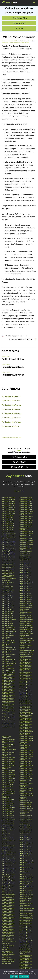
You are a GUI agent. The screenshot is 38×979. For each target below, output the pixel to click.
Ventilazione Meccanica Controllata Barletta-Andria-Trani (26, 952)
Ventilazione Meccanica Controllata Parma (26, 728)
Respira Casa (5, 40)
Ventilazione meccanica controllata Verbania (8, 714)
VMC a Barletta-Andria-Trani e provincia (26, 884)
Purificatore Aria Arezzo (26, 503)
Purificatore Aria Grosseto (26, 511)
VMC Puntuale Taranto (25, 838)
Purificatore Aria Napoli (8, 772)
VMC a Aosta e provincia (8, 627)
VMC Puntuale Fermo (7, 789)
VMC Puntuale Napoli (7, 813)
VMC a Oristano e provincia (27, 876)
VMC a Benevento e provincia (7, 866)
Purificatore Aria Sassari (26, 770)
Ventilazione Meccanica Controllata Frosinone (8, 899)
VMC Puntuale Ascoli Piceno (7, 787)
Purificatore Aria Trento (8, 511)
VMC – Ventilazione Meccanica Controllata (8, 952)
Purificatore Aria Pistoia (26, 509)
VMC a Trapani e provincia (16, 336)
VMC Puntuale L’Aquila (8, 821)
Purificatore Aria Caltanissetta (24, 748)
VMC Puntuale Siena (25, 565)
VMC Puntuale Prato (25, 553)
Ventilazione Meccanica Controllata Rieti (8, 906)
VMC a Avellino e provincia (9, 858)
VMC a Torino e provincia (8, 672)
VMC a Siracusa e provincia (24, 865)
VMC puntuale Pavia (7, 592)
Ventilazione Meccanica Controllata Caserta (8, 921)
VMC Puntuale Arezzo (25, 563)
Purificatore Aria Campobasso (6, 737)
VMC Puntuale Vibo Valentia (25, 840)
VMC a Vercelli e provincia (9, 663)
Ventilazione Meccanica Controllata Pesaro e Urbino (8, 890)
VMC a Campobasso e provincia (7, 837)
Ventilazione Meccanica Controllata (17, 42)
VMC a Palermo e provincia (27, 858)
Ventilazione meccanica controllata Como (8, 702)
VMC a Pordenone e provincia (25, 636)
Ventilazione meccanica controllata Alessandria (8, 726)
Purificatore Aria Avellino (8, 770)
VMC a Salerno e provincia (9, 862)
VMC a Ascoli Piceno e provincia (8, 834)
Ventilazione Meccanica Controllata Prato (26, 676)
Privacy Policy (19, 491)
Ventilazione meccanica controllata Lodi (8, 693)
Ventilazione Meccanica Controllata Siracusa (26, 921)
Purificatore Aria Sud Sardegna (25, 759)
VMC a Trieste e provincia (26, 629)
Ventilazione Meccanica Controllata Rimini (26, 715)
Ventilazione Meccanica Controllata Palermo (26, 942)
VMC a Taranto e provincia (26, 894)
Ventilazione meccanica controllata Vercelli (8, 723)
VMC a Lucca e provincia (26, 617)
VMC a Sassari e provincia (26, 888)
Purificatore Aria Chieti (8, 782)
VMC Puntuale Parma (25, 601)
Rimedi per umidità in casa (9, 578)
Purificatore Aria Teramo (8, 778)
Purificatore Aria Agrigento (24, 743)
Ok (12, 976)
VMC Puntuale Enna (25, 800)
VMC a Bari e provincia (25, 892)
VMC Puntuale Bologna (26, 597)
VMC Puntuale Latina (7, 805)
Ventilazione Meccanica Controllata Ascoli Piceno (8, 880)
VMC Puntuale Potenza (26, 854)
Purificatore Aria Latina (8, 752)
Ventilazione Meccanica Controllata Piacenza (26, 719)
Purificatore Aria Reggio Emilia (26, 548)
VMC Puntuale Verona (7, 521)
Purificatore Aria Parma (26, 546)
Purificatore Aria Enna (25, 745)
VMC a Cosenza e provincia (27, 908)
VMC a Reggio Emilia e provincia (26, 657)
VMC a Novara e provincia (8, 661)
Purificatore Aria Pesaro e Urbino (9, 750)
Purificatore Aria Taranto (26, 778)
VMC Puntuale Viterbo (8, 799)
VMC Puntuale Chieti (7, 827)
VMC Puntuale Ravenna (26, 588)
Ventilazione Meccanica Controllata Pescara (8, 933)
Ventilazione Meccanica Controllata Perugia (26, 673)
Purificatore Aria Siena (26, 505)
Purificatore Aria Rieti (7, 759)
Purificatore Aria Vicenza (11, 413)
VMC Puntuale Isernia (7, 784)
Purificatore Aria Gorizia (26, 526)
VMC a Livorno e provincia (26, 625)
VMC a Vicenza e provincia (9, 537)
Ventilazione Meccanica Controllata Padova (8, 566)
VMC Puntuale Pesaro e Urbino (8, 794)
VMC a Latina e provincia (8, 847)
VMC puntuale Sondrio (8, 590)
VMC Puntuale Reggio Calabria (25, 847)
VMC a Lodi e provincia (8, 640)
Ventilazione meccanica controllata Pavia (8, 684)
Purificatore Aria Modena (26, 544)
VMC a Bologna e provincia (27, 650)
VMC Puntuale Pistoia (25, 569)
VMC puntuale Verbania (8, 611)
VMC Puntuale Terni (25, 555)
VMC (15, 41)
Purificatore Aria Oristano (26, 756)
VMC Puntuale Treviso (8, 527)
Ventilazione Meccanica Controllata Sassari (26, 959)
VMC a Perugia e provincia (26, 605)
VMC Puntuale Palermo (26, 815)
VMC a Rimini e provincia (26, 645)
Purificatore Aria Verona (13, 375)
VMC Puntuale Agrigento (26, 808)
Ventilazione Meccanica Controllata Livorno (26, 685)
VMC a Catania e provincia (26, 860)
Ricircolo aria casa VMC (8, 961)
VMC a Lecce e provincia (26, 898)
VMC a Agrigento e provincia (20, 339)
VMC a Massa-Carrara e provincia (26, 613)
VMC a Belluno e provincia (9, 543)
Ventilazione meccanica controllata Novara (8, 720)
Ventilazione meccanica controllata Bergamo (8, 708)
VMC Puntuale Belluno (8, 515)
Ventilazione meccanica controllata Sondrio (8, 681)
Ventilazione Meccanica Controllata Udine (26, 697)
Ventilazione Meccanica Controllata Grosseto (26, 666)
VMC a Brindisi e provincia (26, 896)
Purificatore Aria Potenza (26, 795)
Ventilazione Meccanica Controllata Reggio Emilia (26, 731)
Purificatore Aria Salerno (8, 774)
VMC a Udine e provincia (26, 631)
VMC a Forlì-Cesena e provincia (25, 643)
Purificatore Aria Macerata (6, 747)
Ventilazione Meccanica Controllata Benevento (8, 924)
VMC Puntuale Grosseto (26, 571)
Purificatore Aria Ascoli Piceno (8, 742)
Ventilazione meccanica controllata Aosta (8, 675)
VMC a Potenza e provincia (27, 915)
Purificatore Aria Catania (26, 752)
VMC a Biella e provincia (8, 659)
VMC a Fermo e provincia (8, 840)
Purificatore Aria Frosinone (6, 755)
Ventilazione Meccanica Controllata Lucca (26, 660)
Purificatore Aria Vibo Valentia (25, 780)
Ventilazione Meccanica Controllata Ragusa (26, 927)
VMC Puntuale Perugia (26, 551)
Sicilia (12, 41)
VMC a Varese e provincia (8, 629)
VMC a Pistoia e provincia (26, 619)
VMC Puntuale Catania (25, 817)
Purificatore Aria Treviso (11, 405)
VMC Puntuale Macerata (8, 791)
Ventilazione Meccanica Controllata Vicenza (8, 563)
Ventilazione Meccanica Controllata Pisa (26, 682)
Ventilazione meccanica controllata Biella (8, 717)
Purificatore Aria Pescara (8, 780)
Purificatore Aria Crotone (26, 793)
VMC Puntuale (6, 949)
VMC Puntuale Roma (7, 809)
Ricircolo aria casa (23, 41)
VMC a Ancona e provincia (9, 856)
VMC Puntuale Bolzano (8, 531)
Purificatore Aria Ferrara (26, 531)
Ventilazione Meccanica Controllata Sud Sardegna (26, 939)
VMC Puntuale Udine (25, 578)
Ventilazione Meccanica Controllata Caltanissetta (26, 918)
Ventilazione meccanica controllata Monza (8, 687)
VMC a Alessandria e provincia (7, 666)
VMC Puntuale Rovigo (7, 517)
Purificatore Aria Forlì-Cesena (26, 535)
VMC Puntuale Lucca (25, 567)
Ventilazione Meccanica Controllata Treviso (8, 569)
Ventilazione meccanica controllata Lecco (8, 696)
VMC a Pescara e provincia (9, 873)
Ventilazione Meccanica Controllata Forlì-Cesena (26, 712)
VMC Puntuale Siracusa (26, 802)
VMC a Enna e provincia (26, 874)
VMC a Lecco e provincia (8, 642)
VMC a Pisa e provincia (25, 623)
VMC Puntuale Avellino (8, 811)
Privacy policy (24, 976)
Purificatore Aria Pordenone (24, 529)
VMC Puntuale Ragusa (25, 806)
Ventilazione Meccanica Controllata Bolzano (8, 575)
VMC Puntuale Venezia (8, 519)
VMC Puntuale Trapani (25, 804)
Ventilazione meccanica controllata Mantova (8, 690)
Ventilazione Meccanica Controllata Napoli (8, 927)
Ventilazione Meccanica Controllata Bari (26, 965)
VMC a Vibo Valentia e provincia (25, 901)
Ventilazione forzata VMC (17, 434)
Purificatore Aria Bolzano (8, 513)
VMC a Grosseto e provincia (24, 610)
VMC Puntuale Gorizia (25, 580)
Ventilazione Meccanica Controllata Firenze (26, 694)
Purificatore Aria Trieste (26, 522)
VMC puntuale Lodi (7, 598)
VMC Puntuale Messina (26, 819)
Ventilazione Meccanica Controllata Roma (8, 912)
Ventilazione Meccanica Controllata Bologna (26, 722)
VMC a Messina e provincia (27, 862)
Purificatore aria (6, 957)
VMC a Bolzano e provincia (9, 549)
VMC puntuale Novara (7, 615)
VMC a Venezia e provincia (9, 533)
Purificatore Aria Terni (10, 426)
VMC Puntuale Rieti (7, 801)
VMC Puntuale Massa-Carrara (25, 573)
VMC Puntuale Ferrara (25, 587)
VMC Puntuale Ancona (8, 803)
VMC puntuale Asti (7, 621)
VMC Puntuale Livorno (25, 561)
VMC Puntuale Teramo (8, 823)
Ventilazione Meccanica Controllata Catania (26, 945)
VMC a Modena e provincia (26, 652)
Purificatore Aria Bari (25, 776)
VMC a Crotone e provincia (26, 913)
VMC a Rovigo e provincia (8, 545)
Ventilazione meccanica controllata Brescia (8, 705)
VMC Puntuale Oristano (26, 810)
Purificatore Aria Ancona (8, 761)
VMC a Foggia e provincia (26, 881)
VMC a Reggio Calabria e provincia (26, 911)
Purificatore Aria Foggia (26, 763)
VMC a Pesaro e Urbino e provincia (8, 831)
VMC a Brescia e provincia (9, 649)
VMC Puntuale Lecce (25, 823)
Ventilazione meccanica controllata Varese (8, 678)
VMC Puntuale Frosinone (8, 807)
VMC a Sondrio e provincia (9, 631)
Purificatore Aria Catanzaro (24, 786)
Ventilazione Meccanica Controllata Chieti (8, 936)
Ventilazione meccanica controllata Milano (8, 711)
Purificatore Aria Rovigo (13, 367)
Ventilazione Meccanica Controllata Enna (26, 933)
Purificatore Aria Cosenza (26, 788)
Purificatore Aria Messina (26, 754)
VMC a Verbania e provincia (6, 657)
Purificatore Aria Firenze (26, 516)
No (16, 976)
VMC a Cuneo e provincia (8, 670)
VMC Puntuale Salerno (8, 815)
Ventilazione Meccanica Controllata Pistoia (26, 663)
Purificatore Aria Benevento (6, 768)
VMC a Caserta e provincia (9, 864)
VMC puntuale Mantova (8, 596)
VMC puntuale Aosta (7, 586)
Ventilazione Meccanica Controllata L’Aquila (8, 939)
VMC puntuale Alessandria (9, 619)
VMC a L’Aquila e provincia (9, 869)
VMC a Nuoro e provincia (26, 890)
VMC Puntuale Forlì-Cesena (25, 591)
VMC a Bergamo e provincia (6, 652)
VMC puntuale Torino (7, 625)
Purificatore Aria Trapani (26, 738)
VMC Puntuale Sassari (25, 832)
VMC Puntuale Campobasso (6, 797)
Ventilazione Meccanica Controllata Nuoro (26, 962)
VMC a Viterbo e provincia (8, 852)
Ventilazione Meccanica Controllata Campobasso (8, 893)
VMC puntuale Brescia (8, 605)
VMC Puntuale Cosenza (26, 845)
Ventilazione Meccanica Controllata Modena (26, 725)
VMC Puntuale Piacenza (26, 595)
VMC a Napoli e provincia (8, 860)
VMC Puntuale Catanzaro (26, 843)
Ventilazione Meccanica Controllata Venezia (8, 557)
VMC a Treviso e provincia (8, 541)
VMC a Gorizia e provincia (26, 633)
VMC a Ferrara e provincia (26, 638)
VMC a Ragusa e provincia (26, 869)
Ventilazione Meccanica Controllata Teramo (8, 930)
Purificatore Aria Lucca (26, 507)
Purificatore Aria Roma (8, 763)
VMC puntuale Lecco (7, 600)
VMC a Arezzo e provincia (26, 627)
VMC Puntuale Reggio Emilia (25, 584)
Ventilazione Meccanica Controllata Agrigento (26, 930)
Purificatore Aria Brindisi (26, 774)
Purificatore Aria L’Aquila (8, 776)
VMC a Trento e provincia (8, 547)
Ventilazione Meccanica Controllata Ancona (8, 909)
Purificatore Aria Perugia (26, 499)
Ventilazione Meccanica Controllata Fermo (8, 883)
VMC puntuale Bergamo (8, 607)
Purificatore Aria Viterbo (8, 757)
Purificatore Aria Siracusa (26, 736)
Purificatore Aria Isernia (8, 739)
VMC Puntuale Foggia (25, 825)
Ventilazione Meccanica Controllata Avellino (8, 915)
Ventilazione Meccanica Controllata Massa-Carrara (26, 669)
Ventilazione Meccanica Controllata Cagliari (26, 956)
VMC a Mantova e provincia (6, 638)
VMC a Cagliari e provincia (26, 886)
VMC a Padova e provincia (8, 539)
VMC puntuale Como (7, 603)
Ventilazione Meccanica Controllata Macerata (8, 886)
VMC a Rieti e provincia (8, 854)
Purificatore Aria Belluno (13, 359)
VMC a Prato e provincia (26, 603)
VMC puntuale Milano (7, 609)
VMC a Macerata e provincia (7, 842)
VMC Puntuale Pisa (25, 559)
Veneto (4, 356)
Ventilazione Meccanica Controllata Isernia (8, 877)
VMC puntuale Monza (7, 594)
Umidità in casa (6, 580)
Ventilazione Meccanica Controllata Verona (8, 560)
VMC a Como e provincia (8, 647)
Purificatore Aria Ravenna (26, 533)
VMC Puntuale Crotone (26, 852)
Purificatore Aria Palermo (26, 750)
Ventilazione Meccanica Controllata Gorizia (26, 700)
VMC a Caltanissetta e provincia (25, 856)
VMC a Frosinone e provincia (7, 849)
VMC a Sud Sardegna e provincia (26, 879)
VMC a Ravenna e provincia (27, 640)
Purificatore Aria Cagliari (26, 768)
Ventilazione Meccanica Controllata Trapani (26, 924)
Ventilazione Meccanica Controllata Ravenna (26, 709)
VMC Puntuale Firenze (25, 557)
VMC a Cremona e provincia (6, 645)
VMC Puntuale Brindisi (25, 821)
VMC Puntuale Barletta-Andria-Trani (26, 827)
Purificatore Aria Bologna (26, 542)
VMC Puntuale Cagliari (26, 830)
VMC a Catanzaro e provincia (25, 906)
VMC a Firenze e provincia (26, 621)
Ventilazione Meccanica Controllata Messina (26, 948)
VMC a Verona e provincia (8, 535)
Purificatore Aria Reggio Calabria (26, 790)
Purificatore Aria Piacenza (26, 540)
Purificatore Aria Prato (26, 497)
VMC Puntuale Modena (26, 599)
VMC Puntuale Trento (7, 529)
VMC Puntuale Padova (8, 525)
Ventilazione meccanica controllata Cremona (8, 699)
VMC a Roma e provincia (8, 845)
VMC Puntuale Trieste (25, 576)
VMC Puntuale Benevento (8, 819)
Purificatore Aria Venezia (11, 422)
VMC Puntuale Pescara (8, 825)
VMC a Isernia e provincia (8, 829)
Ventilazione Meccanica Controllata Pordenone (26, 703)
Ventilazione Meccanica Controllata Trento (8, 572)
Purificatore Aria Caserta (8, 765)
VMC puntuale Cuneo (7, 623)
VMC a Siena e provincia (26, 615)
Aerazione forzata (6, 963)
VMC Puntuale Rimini (25, 593)
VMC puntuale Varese (7, 588)
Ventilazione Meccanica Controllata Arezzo (26, 688)
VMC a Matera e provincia (26, 903)
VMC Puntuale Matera (25, 850)
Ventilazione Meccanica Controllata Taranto (26, 968)
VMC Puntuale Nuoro (25, 834)
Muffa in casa (5, 584)
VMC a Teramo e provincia (9, 870)
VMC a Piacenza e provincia (24, 648)
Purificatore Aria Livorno (26, 520)
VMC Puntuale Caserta (8, 817)
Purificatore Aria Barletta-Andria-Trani (26, 766)
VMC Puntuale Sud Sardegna (24, 812)
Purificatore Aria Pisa (25, 518)
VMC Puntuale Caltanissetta (23, 798)
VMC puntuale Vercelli (8, 617)
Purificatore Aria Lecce (26, 761)
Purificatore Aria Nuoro (26, 772)
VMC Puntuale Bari (25, 836)
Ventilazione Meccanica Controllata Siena (26, 691)
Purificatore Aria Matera (26, 783)
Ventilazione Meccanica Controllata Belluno (8, 551)
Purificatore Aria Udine (26, 524)
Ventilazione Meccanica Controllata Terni (26, 679)
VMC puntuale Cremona (8, 602)
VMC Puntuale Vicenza (8, 523)
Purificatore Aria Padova (11, 409)
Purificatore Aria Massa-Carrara (26, 514)
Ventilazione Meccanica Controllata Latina (8, 896)
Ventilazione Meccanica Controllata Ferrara (26, 734)
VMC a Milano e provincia (8, 654)
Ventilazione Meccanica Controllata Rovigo (8, 554)
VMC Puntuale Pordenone (26, 581)
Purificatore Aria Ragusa (26, 740)
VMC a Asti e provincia (8, 668)
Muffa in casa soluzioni (8, 582)
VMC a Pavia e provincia (8, 633)
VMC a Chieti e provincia (8, 874)
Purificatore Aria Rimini (26, 538)
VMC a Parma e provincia (26, 654)
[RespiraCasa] (9, 3)
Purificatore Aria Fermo (8, 744)
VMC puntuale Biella (7, 613)
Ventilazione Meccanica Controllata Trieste (26, 706)
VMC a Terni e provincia (26, 607)
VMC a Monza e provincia (8, 635)
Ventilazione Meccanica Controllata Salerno (8, 918)
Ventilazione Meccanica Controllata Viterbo (8, 902)
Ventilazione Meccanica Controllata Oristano (26, 936)
